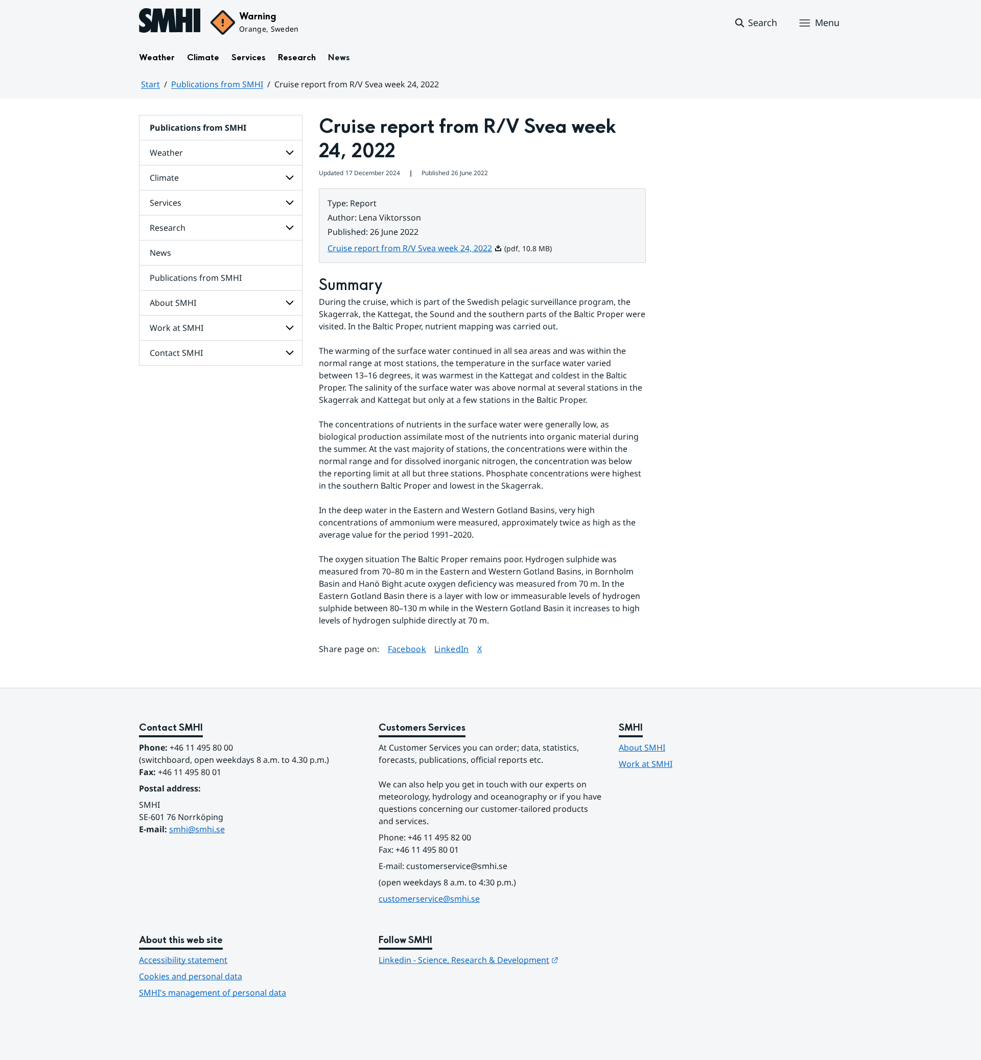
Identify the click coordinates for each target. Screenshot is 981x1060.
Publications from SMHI (217, 84)
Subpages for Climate (289, 177)
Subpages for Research (289, 227)
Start (150, 84)
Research (297, 57)
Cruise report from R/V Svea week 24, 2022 (415, 248)
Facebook (407, 649)
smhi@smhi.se (197, 829)
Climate (203, 57)
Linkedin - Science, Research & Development (468, 960)
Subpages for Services (289, 202)
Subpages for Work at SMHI (289, 328)
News (339, 57)
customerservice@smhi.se (429, 898)
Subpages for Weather (289, 152)
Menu (827, 22)
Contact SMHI (176, 352)
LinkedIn (451, 649)
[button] (755, 23)
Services (248, 57)
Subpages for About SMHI (289, 303)
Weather (157, 57)
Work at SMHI (176, 327)
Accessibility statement (183, 960)
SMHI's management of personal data (212, 992)
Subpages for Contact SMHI (289, 353)
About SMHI (173, 302)
